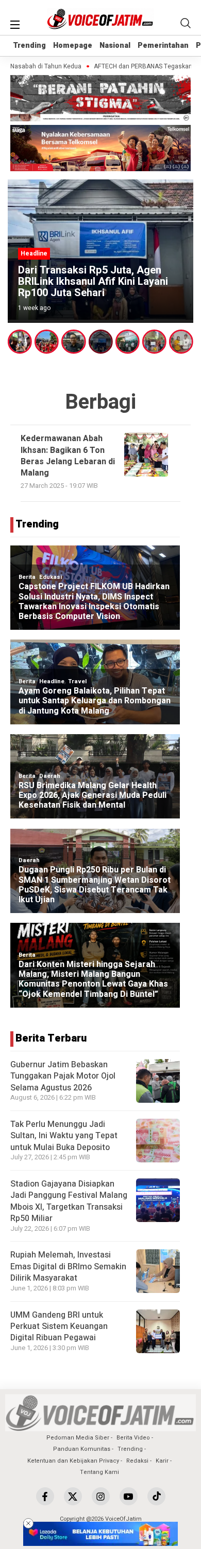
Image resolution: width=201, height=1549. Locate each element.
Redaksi (137, 1461)
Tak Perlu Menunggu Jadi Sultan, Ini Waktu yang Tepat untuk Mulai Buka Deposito (64, 1136)
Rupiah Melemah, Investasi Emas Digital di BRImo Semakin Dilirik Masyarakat (68, 1266)
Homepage (72, 45)
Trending (29, 45)
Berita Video (133, 1438)
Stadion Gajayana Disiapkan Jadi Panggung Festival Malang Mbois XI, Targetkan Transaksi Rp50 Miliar (68, 1201)
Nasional (114, 45)
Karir (162, 1461)
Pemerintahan (163, 45)
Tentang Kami (99, 1472)
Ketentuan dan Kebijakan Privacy (73, 1461)
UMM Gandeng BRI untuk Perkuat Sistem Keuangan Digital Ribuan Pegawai (59, 1326)
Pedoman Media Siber (77, 1438)
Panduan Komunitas (81, 1449)
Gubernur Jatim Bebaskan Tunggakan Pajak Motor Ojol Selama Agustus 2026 (62, 1076)
